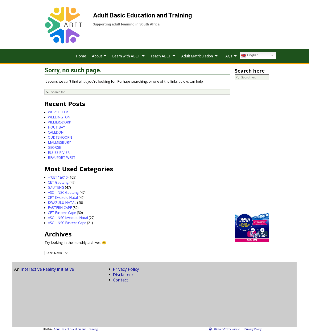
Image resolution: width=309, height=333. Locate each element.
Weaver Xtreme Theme (227, 329)
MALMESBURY (59, 142)
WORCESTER (58, 112)
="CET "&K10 (58, 177)
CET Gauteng (58, 182)
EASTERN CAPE (60, 207)
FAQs (227, 56)
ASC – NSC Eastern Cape (67, 222)
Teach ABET (161, 56)
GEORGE (54, 147)
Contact (120, 280)
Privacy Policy (126, 269)
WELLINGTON (59, 117)
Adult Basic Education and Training (142, 15)
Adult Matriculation (197, 56)
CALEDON (56, 132)
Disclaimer (123, 274)
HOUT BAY (56, 127)
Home (81, 56)
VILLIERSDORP (59, 122)
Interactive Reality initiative (47, 269)
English (252, 55)
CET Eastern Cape (62, 212)
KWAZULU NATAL (62, 202)
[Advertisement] (252, 147)
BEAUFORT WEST (61, 157)
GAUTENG (56, 187)
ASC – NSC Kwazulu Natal (68, 217)
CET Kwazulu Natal (63, 197)
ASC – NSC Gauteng (63, 192)
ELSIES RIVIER (59, 152)
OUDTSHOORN (60, 137)
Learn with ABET (126, 56)
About (97, 56)
